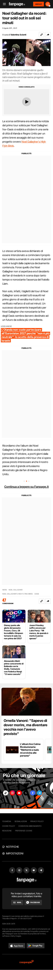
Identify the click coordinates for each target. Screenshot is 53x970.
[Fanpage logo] (17, 4)
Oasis (36, 594)
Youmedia (6, 821)
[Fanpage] (27, 880)
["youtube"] (19, 792)
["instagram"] (12, 792)
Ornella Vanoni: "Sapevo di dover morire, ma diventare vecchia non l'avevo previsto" (25, 727)
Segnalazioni (21, 821)
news (4, 590)
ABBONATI (38, 4)
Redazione (7, 831)
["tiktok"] (5, 792)
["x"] (26, 792)
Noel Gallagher (16, 590)
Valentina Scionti (18, 34)
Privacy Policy (37, 821)
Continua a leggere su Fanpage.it (26, 486)
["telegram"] (39, 792)
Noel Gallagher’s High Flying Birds (17, 594)
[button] (48, 34)
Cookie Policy (8, 826)
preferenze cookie (23, 831)
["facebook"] (32, 792)
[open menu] (3, 4)
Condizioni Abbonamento (30, 826)
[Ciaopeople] (26, 962)
